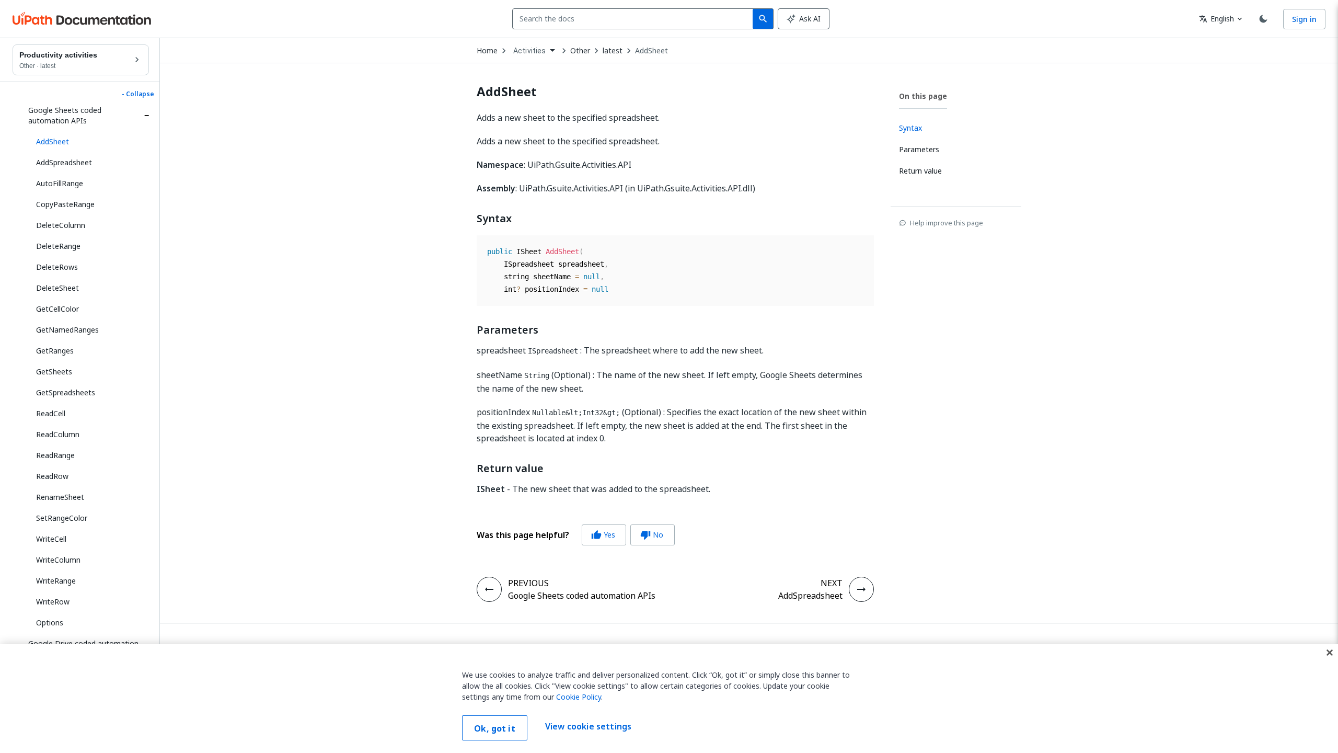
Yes (603, 534)
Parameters (507, 330)
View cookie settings (588, 727)
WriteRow (53, 601)
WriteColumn (58, 559)
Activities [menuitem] (529, 51)
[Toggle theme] (1263, 19)
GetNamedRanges (67, 329)
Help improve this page (946, 223)
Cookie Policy (578, 696)
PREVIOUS (528, 583)
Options (49, 622)
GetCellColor (57, 308)
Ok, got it (494, 728)
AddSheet (651, 50)
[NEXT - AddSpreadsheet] (861, 589)
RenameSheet (60, 497)
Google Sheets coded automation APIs (64, 115)
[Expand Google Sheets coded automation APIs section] (146, 115)
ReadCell (50, 413)
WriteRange (56, 580)
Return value (510, 468)
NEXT (832, 583)
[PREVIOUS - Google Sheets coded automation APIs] (489, 589)
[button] (88, 141)
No (651, 534)
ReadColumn (57, 434)
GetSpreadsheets (65, 392)
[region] (669, 698)
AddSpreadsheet (64, 162)
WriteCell (51, 538)
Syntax (494, 218)
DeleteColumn (60, 225)
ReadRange (55, 455)
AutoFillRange (59, 183)
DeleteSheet (57, 287)
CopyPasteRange (65, 204)
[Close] (1330, 652)
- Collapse (138, 94)
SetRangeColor (61, 517)
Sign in (1304, 19)
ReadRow (52, 476)
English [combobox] (1216, 18)
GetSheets (54, 371)
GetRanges (55, 350)
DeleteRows (57, 266)
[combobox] (635, 18)
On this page (923, 95)
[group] (576, 534)
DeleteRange (58, 246)
